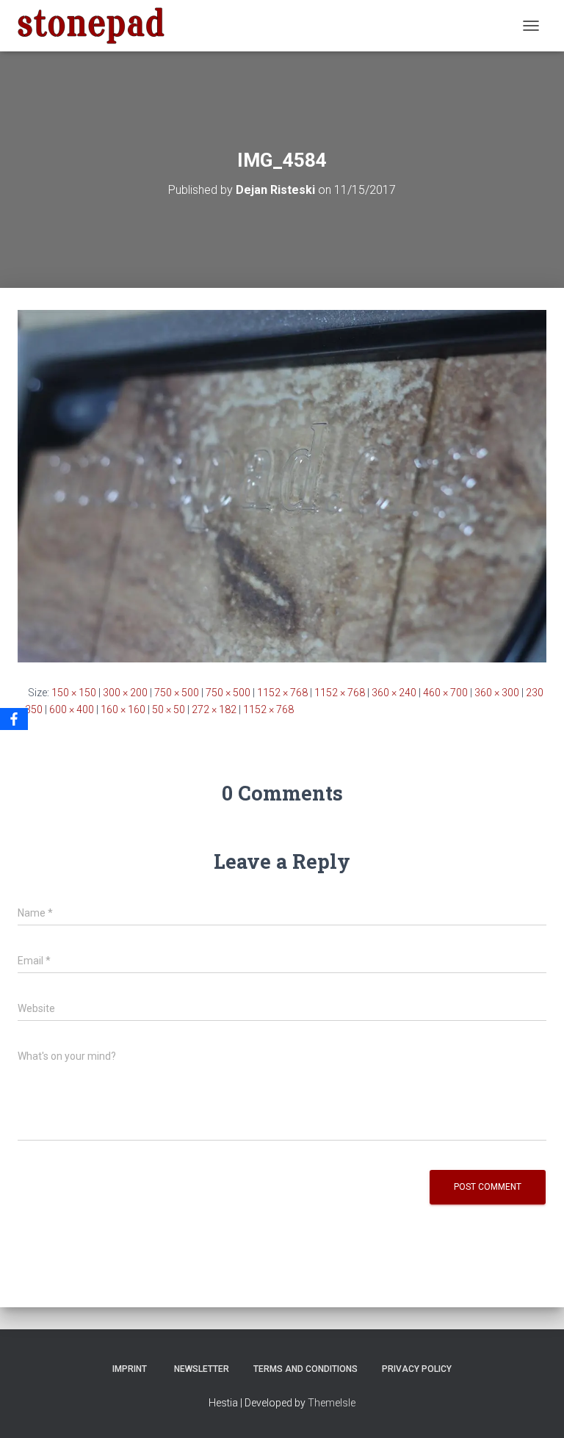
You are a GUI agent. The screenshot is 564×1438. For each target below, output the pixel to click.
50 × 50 (168, 709)
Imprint (129, 1369)
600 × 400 (71, 709)
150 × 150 (73, 692)
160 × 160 (123, 709)
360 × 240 (394, 692)
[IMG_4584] (282, 485)
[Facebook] (14, 719)
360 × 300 (496, 692)
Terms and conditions (305, 1369)
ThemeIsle (331, 1403)
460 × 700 (445, 692)
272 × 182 (214, 709)
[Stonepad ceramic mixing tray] (97, 25)
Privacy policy (417, 1369)
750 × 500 (176, 692)
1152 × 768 (282, 692)
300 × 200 (125, 692)
